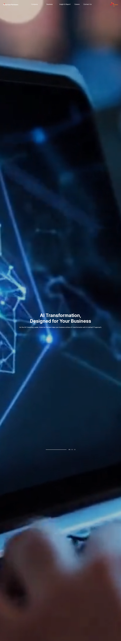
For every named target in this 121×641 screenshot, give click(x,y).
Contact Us (87, 4)
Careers (77, 4)
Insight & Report (65, 4)
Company (34, 4)
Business (50, 4)
